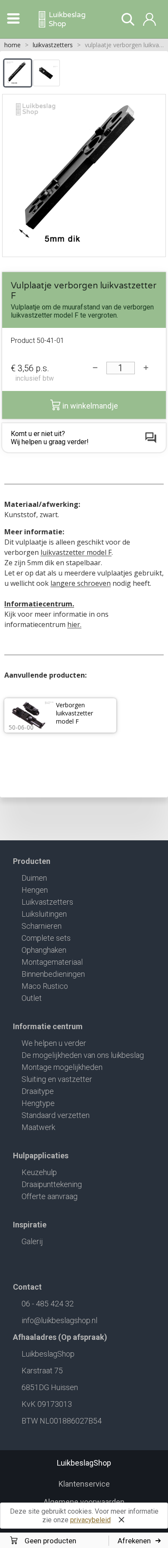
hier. (74, 624)
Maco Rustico (45, 986)
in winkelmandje (89, 405)
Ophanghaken (44, 949)
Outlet (32, 998)
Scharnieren (42, 925)
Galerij (32, 1241)
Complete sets (46, 937)
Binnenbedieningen (53, 973)
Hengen (35, 889)
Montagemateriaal (52, 961)
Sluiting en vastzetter (57, 1079)
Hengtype (38, 1103)
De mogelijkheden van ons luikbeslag (83, 1055)
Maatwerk (38, 1127)
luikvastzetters (53, 45)
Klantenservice (84, 1483)
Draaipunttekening (52, 1184)
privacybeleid (90, 1520)
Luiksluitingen (44, 913)
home (12, 45)
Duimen (34, 877)
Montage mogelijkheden (62, 1067)
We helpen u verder (54, 1043)
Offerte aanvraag (50, 1196)
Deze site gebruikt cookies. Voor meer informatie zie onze (84, 1515)
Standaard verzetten (56, 1115)
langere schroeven (80, 583)
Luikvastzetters (47, 901)
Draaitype (38, 1091)
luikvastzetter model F (76, 552)
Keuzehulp (39, 1172)
